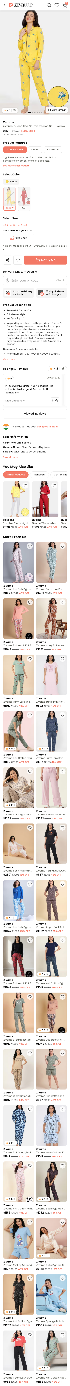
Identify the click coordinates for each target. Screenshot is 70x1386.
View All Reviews (35, 413)
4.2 (10, 110)
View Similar (59, 110)
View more (9, 359)
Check (60, 280)
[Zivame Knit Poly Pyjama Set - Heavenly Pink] (18, 562)
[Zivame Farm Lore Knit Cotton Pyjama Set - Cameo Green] (18, 675)
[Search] (49, 5)
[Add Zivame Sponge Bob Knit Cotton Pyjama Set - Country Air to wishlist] (63, 1278)
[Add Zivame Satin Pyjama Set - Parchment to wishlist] (30, 771)
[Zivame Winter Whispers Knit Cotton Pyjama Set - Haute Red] (45, 499)
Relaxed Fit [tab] (53, 149)
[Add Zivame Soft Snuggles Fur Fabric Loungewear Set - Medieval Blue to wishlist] (30, 1109)
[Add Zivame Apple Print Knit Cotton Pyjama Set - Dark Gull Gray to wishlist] (63, 884)
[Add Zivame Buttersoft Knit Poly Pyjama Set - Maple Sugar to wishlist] (63, 997)
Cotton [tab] (35, 149)
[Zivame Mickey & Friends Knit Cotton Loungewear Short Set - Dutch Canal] (18, 1238)
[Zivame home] (21, 5)
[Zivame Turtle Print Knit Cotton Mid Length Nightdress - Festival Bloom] (51, 675)
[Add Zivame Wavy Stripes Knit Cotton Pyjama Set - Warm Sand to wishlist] (30, 1053)
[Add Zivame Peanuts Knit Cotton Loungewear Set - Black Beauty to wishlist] (63, 828)
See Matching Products (16, 165)
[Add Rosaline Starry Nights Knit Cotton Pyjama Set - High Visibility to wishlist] (25, 486)
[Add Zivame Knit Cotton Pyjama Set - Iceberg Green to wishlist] (30, 715)
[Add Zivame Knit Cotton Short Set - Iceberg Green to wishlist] (63, 1053)
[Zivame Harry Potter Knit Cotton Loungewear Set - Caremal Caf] (51, 618)
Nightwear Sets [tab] (15, 149)
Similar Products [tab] (16, 474)
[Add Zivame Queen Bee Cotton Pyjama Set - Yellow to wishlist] (17, 260)
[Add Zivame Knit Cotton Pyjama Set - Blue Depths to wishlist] (63, 940)
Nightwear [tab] (39, 474)
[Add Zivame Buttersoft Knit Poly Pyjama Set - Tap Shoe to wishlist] (30, 940)
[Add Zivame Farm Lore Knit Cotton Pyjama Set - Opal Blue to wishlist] (63, 546)
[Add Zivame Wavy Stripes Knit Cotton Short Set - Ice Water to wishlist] (63, 1109)
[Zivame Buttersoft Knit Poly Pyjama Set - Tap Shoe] (18, 956)
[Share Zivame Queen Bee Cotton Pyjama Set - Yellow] (7, 260)
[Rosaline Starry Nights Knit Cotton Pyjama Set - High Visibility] (16, 499)
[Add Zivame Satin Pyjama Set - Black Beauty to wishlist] (63, 1166)
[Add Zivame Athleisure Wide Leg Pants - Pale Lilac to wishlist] (63, 771)
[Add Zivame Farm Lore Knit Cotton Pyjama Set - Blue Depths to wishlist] (63, 715)
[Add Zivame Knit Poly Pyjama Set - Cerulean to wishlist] (30, 884)
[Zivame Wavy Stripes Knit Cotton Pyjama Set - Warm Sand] (18, 1069)
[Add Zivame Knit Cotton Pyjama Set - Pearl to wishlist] (30, 1166)
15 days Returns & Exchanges (55, 293)
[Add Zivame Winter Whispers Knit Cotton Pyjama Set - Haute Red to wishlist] (54, 486)
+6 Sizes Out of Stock (15, 225)
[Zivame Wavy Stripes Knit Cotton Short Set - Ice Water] (51, 1125)
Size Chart (21, 238)
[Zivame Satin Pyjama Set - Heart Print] (18, 843)
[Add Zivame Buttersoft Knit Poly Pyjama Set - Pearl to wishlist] (30, 602)
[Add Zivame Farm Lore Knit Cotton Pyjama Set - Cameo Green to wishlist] (30, 659)
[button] (4, 5)
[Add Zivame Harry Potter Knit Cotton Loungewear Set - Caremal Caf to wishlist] (63, 602)
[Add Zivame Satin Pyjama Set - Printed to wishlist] (63, 1222)
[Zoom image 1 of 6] (35, 62)
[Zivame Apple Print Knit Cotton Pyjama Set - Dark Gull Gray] (51, 900)
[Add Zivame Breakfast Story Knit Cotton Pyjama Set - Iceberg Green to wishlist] (30, 997)
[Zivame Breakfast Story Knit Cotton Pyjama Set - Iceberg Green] (18, 1013)
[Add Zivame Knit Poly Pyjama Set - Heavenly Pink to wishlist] (30, 546)
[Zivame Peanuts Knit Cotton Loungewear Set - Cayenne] (18, 1351)
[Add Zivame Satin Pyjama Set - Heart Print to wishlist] (30, 828)
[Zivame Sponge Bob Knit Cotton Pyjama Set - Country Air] (51, 1294)
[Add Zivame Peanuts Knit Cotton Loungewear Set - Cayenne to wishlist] (30, 1335)
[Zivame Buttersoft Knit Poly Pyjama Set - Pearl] (18, 618)
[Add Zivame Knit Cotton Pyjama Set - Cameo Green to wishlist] (63, 1335)
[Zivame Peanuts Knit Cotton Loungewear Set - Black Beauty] (51, 843)
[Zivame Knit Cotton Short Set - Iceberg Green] (51, 1069)
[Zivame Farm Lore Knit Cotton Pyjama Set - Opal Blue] (51, 562)
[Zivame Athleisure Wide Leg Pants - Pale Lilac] (51, 787)
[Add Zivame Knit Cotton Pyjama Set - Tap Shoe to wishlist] (30, 1278)
